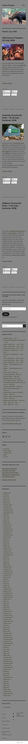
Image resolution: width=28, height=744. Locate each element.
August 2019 (7, 645)
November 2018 (8, 663)
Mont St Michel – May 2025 (12, 376)
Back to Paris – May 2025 (11, 372)
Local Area (11, 109)
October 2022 (7, 575)
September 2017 (8, 677)
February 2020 (8, 633)
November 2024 (8, 531)
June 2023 (6, 559)
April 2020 (6, 629)
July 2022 (6, 579)
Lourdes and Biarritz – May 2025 (13, 386)
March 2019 (7, 655)
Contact (6, 457)
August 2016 (7, 695)
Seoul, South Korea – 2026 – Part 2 (14, 360)
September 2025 (8, 513)
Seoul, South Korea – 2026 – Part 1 (14, 362)
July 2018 (6, 671)
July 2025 (6, 515)
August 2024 (7, 537)
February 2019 (8, 657)
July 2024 (6, 539)
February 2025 (8, 525)
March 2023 (7, 565)
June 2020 (6, 627)
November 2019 (8, 639)
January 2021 (7, 613)
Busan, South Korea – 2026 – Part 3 (14, 344)
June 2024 (6, 541)
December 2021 (8, 593)
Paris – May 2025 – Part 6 (11, 402)
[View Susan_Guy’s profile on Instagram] (9, 436)
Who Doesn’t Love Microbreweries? (7, 733)
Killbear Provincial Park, (17, 231)
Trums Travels (8, 5)
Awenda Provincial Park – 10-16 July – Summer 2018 (12, 117)
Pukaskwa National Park (9, 480)
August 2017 (7, 679)
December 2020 (8, 615)
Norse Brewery (12, 233)
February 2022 (8, 589)
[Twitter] (13, 713)
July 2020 (6, 625)
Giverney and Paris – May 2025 (12, 374)
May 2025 (6, 519)
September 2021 (8, 597)
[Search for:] (12, 326)
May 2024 (6, 543)
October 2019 (7, 641)
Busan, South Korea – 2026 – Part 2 (14, 346)
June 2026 (6, 497)
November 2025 (8, 511)
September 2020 (8, 621)
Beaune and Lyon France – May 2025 (14, 400)
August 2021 (7, 599)
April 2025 (6, 521)
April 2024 (6, 545)
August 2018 (7, 669)
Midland (7, 153)
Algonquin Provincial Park (9, 468)
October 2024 (7, 533)
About (5, 455)
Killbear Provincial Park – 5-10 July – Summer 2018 (11, 205)
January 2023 (7, 569)
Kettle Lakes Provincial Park (10, 472)
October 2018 (7, 665)
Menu (23, 5)
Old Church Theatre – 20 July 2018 (13, 39)
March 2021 (7, 609)
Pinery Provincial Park (8, 476)
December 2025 (8, 509)
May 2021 (6, 605)
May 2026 (6, 499)
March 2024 (7, 547)
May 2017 (6, 685)
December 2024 (8, 529)
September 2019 (8, 643)
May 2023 (6, 561)
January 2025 (7, 527)
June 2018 (6, 673)
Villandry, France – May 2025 (12, 378)
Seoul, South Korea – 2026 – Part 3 (14, 358)
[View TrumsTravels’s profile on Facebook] (3, 436)
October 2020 (7, 619)
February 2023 (8, 567)
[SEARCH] (24, 325)
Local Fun (6, 448)
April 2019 (6, 653)
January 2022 (7, 591)
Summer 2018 (12, 197)
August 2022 (7, 577)
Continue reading (7, 83)
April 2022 (6, 585)
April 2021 (6, 607)
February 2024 (8, 549)
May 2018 (6, 675)
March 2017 (7, 689)
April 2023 (6, 563)
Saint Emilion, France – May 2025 (13, 380)
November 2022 (8, 573)
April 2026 (7, 501)
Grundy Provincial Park (8, 470)
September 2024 (8, 535)
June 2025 (6, 517)
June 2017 (6, 683)
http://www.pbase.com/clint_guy (11, 423)
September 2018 (8, 667)
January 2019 (7, 659)
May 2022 (6, 583)
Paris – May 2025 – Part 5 (11, 404)
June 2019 (6, 649)
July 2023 (6, 557)
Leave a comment (19, 109)
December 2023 (8, 553)
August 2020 (7, 623)
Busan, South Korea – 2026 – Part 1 (14, 348)
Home (4, 714)
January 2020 (7, 635)
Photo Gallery (7, 450)
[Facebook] (13, 716)
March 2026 (7, 503)
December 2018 (8, 661)
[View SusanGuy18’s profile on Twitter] (6, 436)
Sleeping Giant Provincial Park (10, 474)
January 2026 (7, 507)
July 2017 (6, 681)
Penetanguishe (6, 151)
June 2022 (6, 581)
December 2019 (8, 637)
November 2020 (8, 617)
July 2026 (6, 494)
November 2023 (8, 555)
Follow (6, 314)
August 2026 (7, 492)
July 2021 (6, 601)
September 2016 (8, 693)
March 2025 (7, 523)
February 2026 (8, 505)
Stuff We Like (7, 452)
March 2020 (7, 631)
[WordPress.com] (13, 719)
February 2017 (8, 691)
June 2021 (6, 603)
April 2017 (6, 687)
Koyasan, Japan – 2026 (10, 338)
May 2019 (6, 651)
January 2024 (7, 551)
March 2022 (7, 587)
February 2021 (8, 611)
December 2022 (8, 571)
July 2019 (6, 647)
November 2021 (8, 595)
